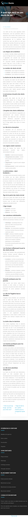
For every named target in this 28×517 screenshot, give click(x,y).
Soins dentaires (8, 26)
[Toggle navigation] (25, 3)
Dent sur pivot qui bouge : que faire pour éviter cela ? (8, 407)
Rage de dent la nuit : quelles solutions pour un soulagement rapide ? (20, 409)
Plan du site (14, 516)
